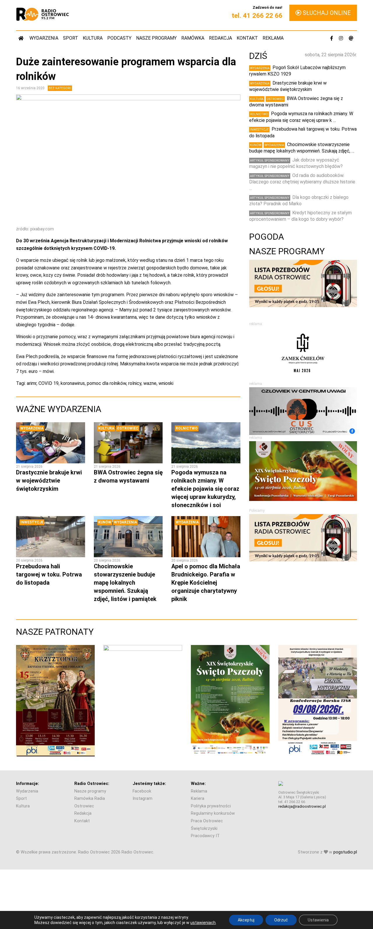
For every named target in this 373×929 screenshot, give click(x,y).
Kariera (197, 798)
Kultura (93, 38)
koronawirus (73, 383)
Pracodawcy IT (205, 835)
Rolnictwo (187, 428)
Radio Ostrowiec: (91, 783)
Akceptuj (246, 920)
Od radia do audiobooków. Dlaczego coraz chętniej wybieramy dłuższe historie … (302, 182)
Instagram (142, 798)
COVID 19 (48, 383)
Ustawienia (318, 920)
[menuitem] (21, 38)
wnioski (166, 383)
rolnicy (134, 383)
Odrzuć (281, 920)
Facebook (142, 791)
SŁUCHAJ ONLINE (326, 12)
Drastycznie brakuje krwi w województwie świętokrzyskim (49, 480)
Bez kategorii (60, 88)
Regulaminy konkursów (213, 813)
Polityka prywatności (211, 806)
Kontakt (247, 38)
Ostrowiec (127, 428)
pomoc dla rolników (106, 383)
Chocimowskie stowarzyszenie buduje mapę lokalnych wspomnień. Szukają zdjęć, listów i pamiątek (125, 582)
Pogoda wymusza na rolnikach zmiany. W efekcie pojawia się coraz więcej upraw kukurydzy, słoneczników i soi (205, 489)
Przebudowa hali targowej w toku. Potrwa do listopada (49, 574)
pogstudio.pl (345, 852)
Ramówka (192, 38)
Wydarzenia (43, 38)
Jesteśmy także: (149, 783)
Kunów (104, 522)
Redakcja (220, 38)
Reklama (273, 38)
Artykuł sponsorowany (269, 160)
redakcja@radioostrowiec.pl (302, 806)
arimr (31, 383)
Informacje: (27, 783)
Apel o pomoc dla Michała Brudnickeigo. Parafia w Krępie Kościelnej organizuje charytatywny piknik (205, 582)
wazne (149, 383)
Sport (70, 38)
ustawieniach (203, 922)
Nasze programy (156, 38)
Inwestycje (31, 522)
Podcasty (119, 38)
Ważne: (198, 783)
